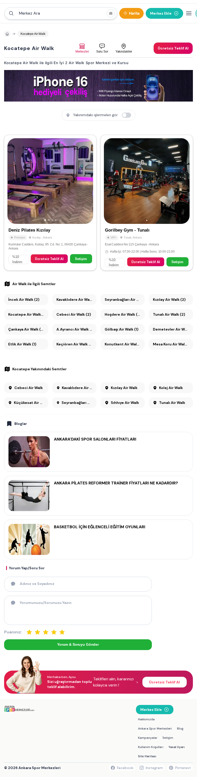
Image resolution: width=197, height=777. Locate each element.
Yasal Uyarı (177, 747)
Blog (180, 728)
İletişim (81, 259)
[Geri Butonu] (87, 181)
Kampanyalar (147, 738)
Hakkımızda (146, 719)
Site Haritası (147, 756)
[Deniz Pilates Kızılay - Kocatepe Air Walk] (50, 202)
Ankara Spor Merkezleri (155, 728)
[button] (60, 13)
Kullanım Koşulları (150, 747)
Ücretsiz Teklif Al (49, 259)
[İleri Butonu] (13, 181)
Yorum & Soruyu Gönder (78, 644)
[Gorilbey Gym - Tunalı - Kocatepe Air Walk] (147, 202)
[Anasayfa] (7, 34)
